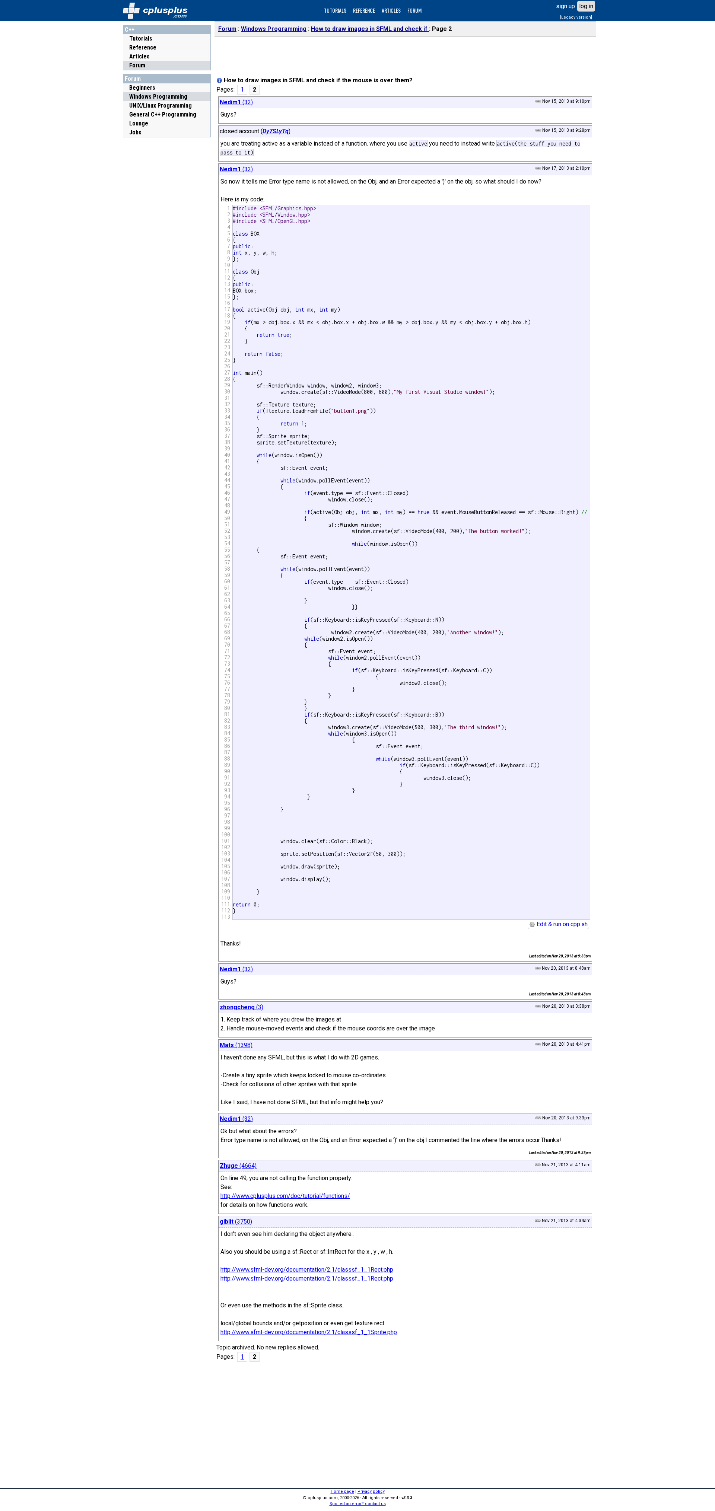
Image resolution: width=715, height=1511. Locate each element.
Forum (137, 65)
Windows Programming (273, 28)
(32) (236, 102)
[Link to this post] (538, 101)
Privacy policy (371, 1491)
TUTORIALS (335, 10)
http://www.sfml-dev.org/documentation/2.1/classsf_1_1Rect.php (306, 1269)
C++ (129, 29)
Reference (142, 47)
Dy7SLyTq (276, 131)
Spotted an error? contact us (358, 1503)
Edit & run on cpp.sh (561, 924)
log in (586, 6)
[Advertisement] (167, 252)
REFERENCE (364, 10)
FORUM (414, 10)
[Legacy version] (576, 17)
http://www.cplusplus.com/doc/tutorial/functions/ (285, 1195)
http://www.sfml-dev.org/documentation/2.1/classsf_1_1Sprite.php (308, 1332)
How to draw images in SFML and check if (370, 28)
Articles (139, 56)
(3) (241, 1007)
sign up (565, 6)
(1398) (236, 1045)
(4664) (238, 1165)
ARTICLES (391, 10)
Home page (342, 1491)
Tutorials (140, 38)
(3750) (236, 1221)
